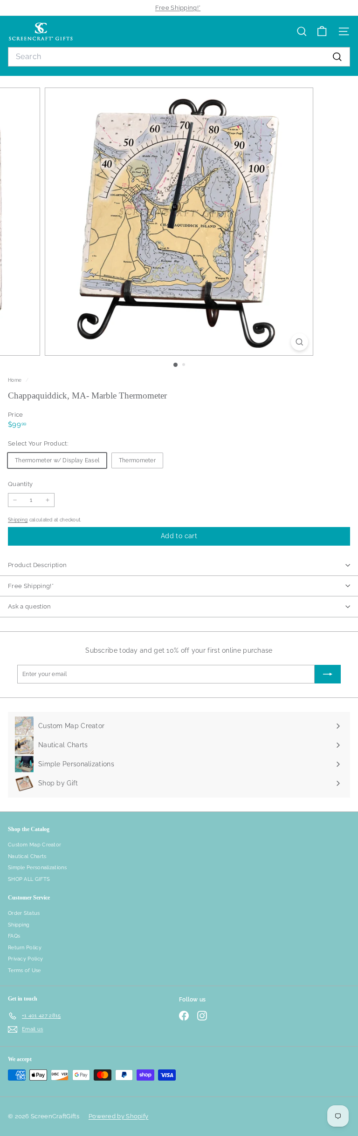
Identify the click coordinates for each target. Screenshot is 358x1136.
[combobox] (179, 57)
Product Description (37, 564)
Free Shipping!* (178, 7)
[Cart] (322, 31)
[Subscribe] (328, 674)
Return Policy (24, 948)
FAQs (14, 936)
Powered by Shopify (118, 1116)
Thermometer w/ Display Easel (57, 460)
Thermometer (137, 460)
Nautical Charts (27, 856)
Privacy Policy (25, 959)
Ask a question (29, 606)
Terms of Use (24, 970)
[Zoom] (299, 342)
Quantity (20, 483)
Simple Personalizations (37, 868)
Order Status (24, 913)
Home (15, 380)
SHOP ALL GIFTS (29, 879)
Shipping (18, 519)
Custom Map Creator (34, 845)
